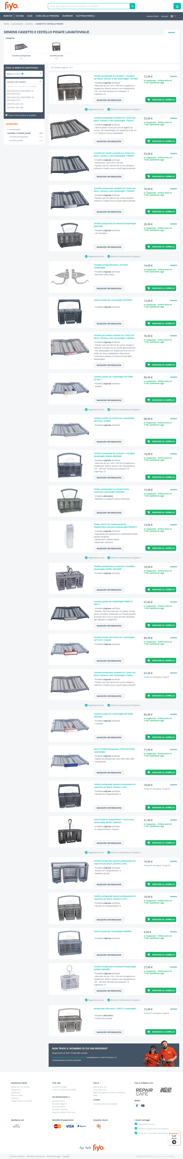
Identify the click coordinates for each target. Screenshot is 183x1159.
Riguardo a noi (100, 1087)
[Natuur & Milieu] (166, 1090)
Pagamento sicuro (96, 109)
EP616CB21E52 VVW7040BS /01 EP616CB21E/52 (20, 92)
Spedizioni (15, 1092)
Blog (95, 1095)
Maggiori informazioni (109, 100)
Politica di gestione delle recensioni (109, 1092)
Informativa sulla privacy (36, 1156)
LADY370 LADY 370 (15, 104)
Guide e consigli (59, 1087)
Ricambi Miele (58, 1101)
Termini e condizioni (17, 1156)
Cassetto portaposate (26, 136)
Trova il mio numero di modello (21, 115)
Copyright (65, 1156)
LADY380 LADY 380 (15, 107)
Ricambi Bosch (58, 1106)
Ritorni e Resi (17, 1095)
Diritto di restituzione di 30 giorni (125, 109)
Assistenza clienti (19, 1083)
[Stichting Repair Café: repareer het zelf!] (144, 1092)
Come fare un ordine (20, 1087)
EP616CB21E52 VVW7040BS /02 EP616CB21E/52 (20, 98)
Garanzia (15, 1098)
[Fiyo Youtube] (143, 1105)
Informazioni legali (53, 1156)
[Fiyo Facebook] (137, 1105)
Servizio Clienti (152, 16)
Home (6, 24)
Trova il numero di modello (64, 1089)
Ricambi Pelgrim (59, 1104)
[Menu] (178, 1132)
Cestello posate (26, 140)
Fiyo (23, 6)
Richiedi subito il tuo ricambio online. (69, 1057)
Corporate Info (99, 1089)
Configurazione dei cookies (105, 1104)
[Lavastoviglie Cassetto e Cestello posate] (40, 73)
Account (164, 16)
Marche (8, 16)
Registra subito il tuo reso (63, 1112)
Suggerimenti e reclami (21, 1101)
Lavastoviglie (14, 129)
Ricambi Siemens (60, 1109)
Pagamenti (15, 1089)
